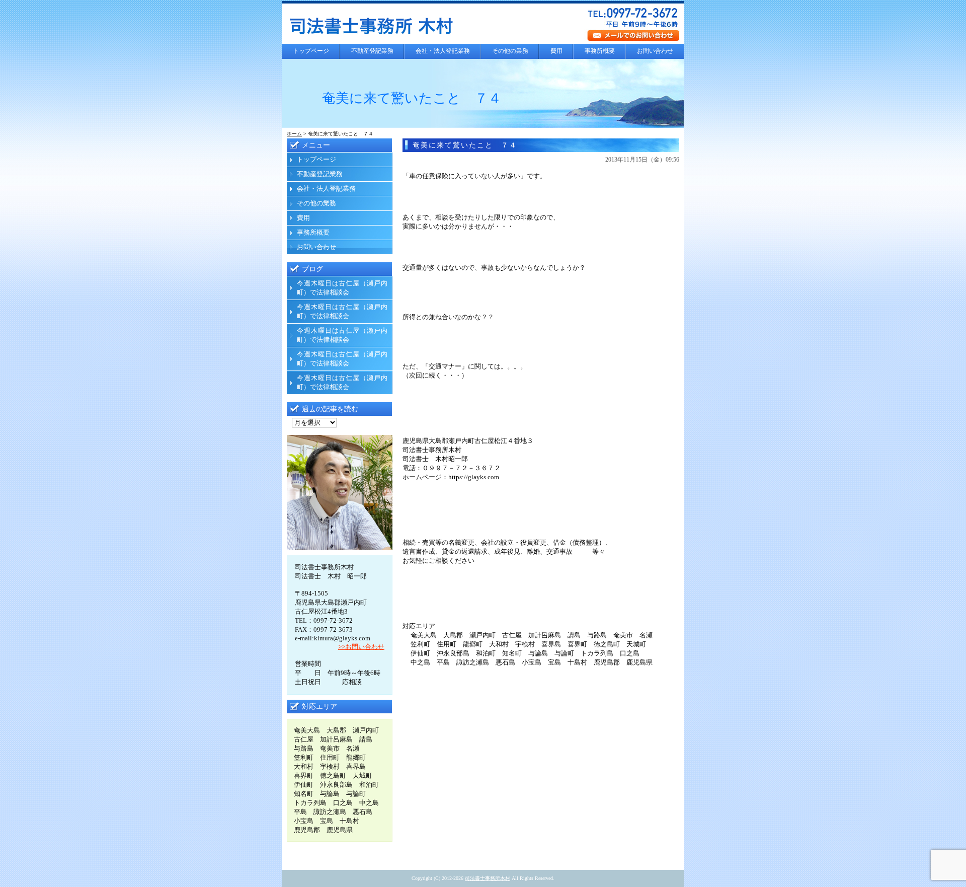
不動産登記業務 (372, 50)
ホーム (294, 133)
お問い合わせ (655, 50)
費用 (556, 50)
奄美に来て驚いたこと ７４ (465, 145)
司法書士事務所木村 (487, 878)
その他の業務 (510, 50)
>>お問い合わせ (361, 646)
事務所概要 (600, 50)
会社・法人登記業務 (443, 50)
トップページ (311, 50)
